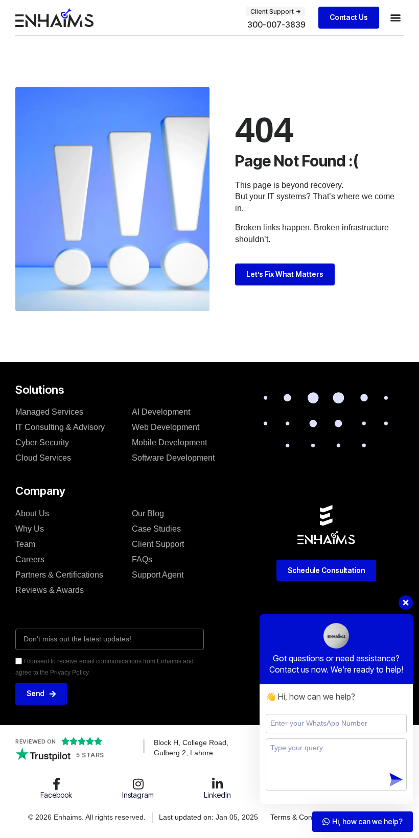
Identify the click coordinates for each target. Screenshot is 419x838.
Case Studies (156, 528)
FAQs (142, 559)
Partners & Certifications (59, 574)
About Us (32, 513)
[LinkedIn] (218, 784)
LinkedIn (217, 795)
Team (25, 544)
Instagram (138, 795)
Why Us (29, 528)
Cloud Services (43, 457)
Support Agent (157, 574)
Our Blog (148, 513)
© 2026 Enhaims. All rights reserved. (87, 817)
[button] (395, 17)
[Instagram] (138, 784)
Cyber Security (42, 442)
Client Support (158, 544)
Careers (29, 559)
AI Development (161, 412)
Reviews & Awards (49, 590)
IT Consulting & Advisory (60, 427)
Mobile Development (169, 442)
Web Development (165, 427)
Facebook (56, 795)
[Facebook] (56, 784)
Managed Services (49, 412)
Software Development (173, 457)
